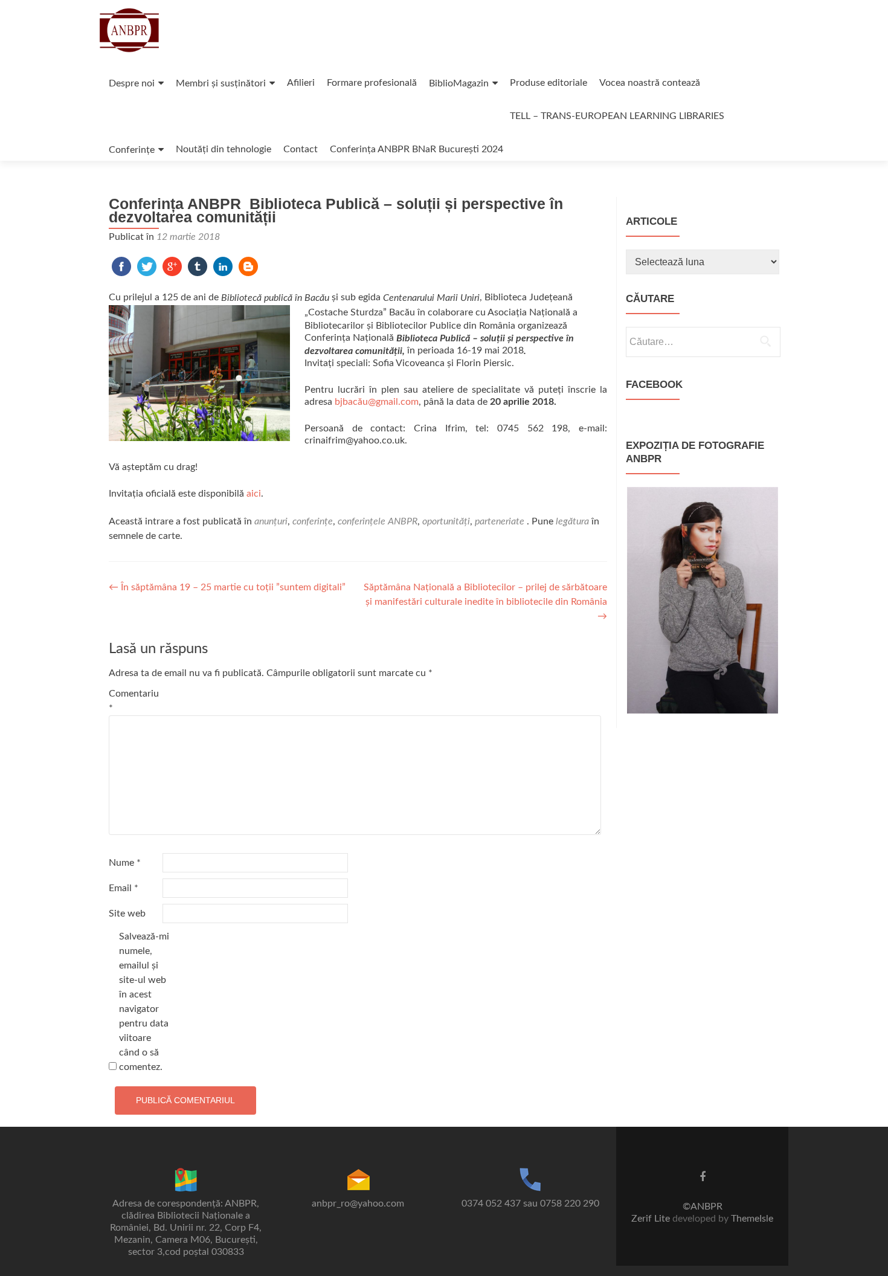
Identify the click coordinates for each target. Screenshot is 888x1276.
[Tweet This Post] (146, 266)
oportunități (446, 521)
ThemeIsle (752, 1218)
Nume (125, 863)
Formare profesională (372, 83)
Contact (300, 149)
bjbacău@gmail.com (377, 402)
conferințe (312, 521)
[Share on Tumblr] (197, 266)
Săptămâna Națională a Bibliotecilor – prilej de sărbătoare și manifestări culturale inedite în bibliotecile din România (485, 601)
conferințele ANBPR (377, 521)
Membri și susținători (221, 83)
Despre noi (132, 83)
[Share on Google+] (172, 266)
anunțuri (271, 521)
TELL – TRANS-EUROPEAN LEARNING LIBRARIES (617, 116)
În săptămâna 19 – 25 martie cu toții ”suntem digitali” (227, 587)
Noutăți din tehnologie (223, 149)
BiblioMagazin (459, 83)
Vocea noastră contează (649, 83)
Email (123, 888)
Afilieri (301, 83)
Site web (127, 913)
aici (253, 493)
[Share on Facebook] (121, 266)
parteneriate (499, 521)
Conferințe (132, 150)
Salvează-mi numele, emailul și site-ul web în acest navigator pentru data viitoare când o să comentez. (144, 1002)
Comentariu (134, 701)
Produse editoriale (548, 83)
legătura (572, 521)
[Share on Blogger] (248, 266)
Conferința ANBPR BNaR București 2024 (416, 149)
